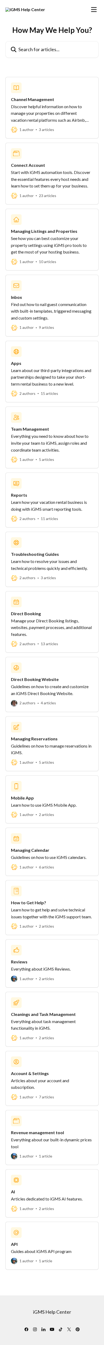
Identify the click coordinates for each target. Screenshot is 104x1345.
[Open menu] (94, 9)
